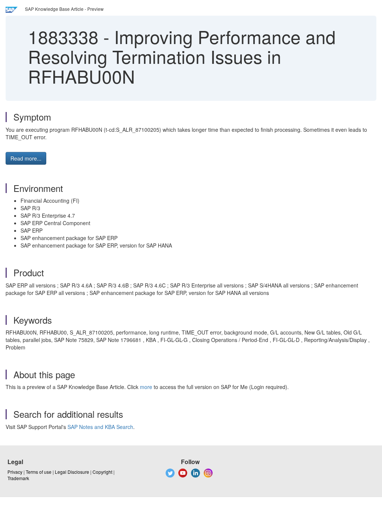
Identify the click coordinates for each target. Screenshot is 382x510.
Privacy (14, 472)
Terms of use (38, 472)
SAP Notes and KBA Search (100, 426)
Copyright (102, 472)
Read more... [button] (25, 158)
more (146, 387)
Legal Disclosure (72, 472)
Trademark (18, 478)
